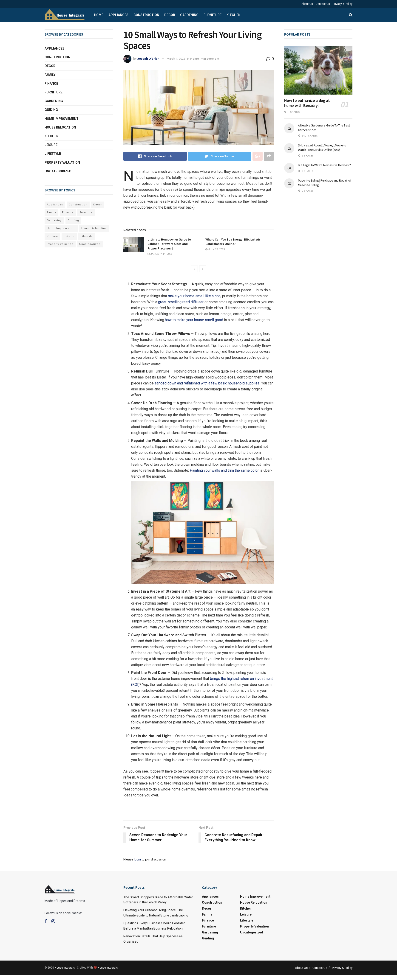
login (137, 859)
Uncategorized (58, 171)
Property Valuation (62, 162)
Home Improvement (204, 58)
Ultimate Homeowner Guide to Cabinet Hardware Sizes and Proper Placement (169, 243)
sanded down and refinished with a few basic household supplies (207, 383)
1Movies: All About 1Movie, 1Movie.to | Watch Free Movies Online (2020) (322, 147)
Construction (146, 15)
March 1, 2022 (176, 58)
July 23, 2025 (216, 249)
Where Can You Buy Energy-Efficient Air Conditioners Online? (232, 241)
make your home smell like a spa (194, 296)
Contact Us (323, 4)
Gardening (189, 15)
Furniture (212, 15)
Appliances (118, 15)
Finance (51, 83)
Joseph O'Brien (148, 58)
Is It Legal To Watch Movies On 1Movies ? (324, 165)
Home (98, 15)
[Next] (202, 269)
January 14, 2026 (161, 253)
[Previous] (194, 269)
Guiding (51, 110)
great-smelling (170, 302)
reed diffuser (193, 302)
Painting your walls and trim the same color (224, 470)
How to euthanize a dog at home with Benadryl (307, 103)
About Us (307, 4)
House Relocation (60, 127)
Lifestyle (53, 153)
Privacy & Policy (342, 4)
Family (50, 75)
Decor (169, 15)
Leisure (51, 145)
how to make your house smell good (194, 320)
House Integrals (65, 967)
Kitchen (234, 15)
